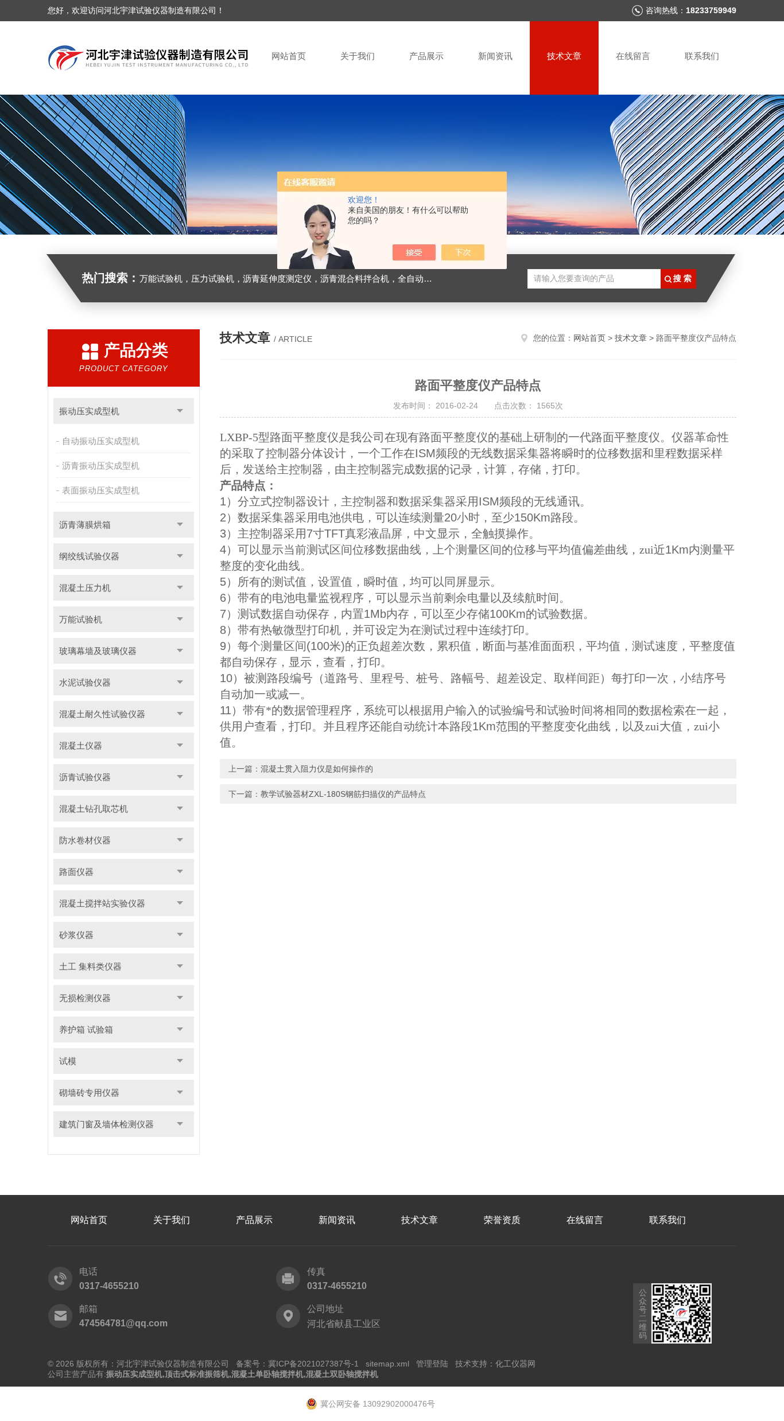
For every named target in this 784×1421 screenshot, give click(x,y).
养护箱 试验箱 (86, 1029)
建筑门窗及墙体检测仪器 (106, 1124)
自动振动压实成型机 (100, 441)
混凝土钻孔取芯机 (93, 808)
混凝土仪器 (80, 745)
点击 (180, 411)
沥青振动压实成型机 (100, 465)
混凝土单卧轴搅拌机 (267, 1374)
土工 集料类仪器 (90, 966)
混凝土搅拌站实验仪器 (102, 903)
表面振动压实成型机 (100, 490)
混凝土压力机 (85, 588)
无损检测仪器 (85, 998)
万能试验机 (80, 619)
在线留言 (633, 56)
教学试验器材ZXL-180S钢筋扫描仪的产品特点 (343, 794)
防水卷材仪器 (85, 840)
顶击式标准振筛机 (197, 1374)
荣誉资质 (502, 1220)
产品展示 (426, 56)
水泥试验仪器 (85, 682)
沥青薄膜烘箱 (85, 525)
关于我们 (357, 56)
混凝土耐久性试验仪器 (102, 714)
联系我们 (702, 56)
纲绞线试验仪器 (89, 556)
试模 (67, 1061)
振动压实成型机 (89, 411)
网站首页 (288, 56)
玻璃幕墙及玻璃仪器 (98, 651)
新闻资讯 (495, 56)
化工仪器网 (515, 1363)
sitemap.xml (387, 1363)
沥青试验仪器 (85, 777)
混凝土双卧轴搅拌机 (342, 1374)
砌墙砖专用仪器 (89, 1092)
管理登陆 (432, 1363)
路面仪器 (76, 872)
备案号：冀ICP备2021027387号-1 (297, 1363)
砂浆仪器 (76, 935)
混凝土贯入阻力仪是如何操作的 (317, 768)
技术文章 (564, 56)
